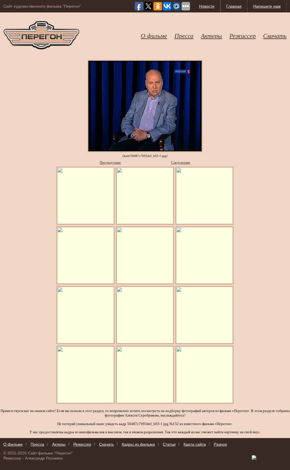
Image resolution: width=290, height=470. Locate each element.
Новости (206, 6)
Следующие (180, 162)
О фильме (154, 35)
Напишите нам (267, 6)
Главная (234, 6)
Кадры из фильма (138, 444)
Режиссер (242, 35)
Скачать (275, 35)
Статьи (169, 444)
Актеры (211, 35)
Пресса (183, 35)
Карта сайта (195, 444)
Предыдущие (110, 162)
